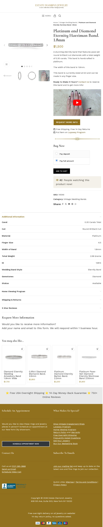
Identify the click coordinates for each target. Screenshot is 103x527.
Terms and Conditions (86, 482)
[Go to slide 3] (27, 66)
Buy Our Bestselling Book (65, 443)
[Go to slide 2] (24, 66)
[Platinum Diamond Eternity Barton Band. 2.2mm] (64, 357)
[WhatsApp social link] (75, 204)
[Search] (59, 15)
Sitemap (70, 482)
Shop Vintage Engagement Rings (69, 424)
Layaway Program (76, 132)
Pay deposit (65, 154)
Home (55, 22)
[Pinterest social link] (72, 204)
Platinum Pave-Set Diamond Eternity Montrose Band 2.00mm (89, 375)
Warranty (75, 432)
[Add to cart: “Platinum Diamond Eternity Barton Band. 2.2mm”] (72, 349)
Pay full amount (67, 161)
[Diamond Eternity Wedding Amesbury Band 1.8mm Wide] (14, 357)
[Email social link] (69, 204)
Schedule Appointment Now (26, 444)
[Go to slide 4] (29, 66)
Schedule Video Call (11, 472)
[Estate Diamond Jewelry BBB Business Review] (14, 486)
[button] (4, 45)
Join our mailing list (63, 466)
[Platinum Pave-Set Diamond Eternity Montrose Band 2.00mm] (89, 357)
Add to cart (61, 171)
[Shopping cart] (54, 15)
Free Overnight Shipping (65, 435)
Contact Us (83, 82)
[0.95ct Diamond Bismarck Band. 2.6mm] (39, 357)
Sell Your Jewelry (61, 441)
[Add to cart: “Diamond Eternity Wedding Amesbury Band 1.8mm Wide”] (22, 349)
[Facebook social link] (62, 204)
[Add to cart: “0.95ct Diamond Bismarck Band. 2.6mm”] (47, 349)
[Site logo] (51, 6)
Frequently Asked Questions (67, 438)
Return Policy (59, 432)
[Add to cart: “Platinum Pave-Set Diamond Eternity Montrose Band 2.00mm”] (97, 349)
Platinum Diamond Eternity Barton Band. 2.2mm (63, 375)
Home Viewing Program (64, 429)
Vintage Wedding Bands (68, 22)
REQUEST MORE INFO (67, 122)
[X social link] (65, 204)
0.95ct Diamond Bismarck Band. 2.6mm (37, 373)
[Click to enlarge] (6, 64)
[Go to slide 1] (22, 66)
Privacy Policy (60, 485)
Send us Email (9, 469)
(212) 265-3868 (19, 466)
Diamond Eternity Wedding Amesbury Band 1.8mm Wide (13, 375)
